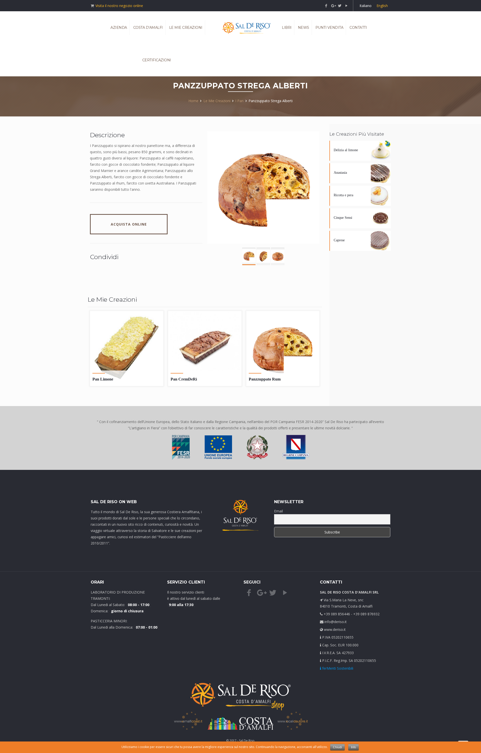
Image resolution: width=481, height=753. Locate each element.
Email (278, 511)
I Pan (239, 100)
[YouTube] (346, 5)
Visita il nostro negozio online (119, 5)
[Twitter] (339, 5)
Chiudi (337, 747)
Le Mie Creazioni (216, 100)
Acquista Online (129, 224)
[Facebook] (326, 5)
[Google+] (333, 5)
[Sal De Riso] (246, 27)
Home (193, 100)
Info (353, 747)
